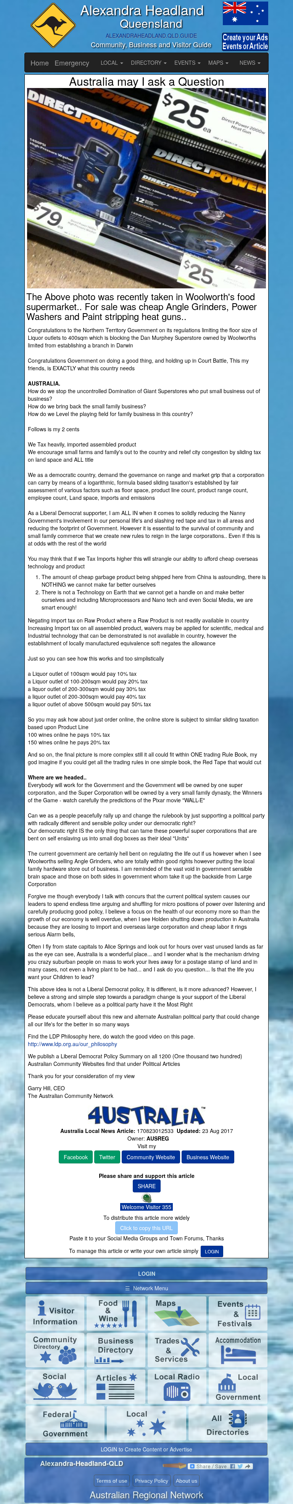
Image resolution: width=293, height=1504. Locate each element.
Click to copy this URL (146, 1228)
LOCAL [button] (110, 62)
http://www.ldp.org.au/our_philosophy (72, 1044)
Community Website (151, 1157)
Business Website (208, 1157)
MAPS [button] (216, 62)
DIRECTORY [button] (147, 62)
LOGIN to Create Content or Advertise (146, 1449)
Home (40, 62)
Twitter (107, 1157)
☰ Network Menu (146, 1288)
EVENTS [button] (185, 62)
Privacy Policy (151, 1481)
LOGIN (212, 1251)
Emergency (72, 62)
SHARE (147, 1186)
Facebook (76, 1157)
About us (186, 1481)
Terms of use (111, 1481)
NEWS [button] (248, 62)
